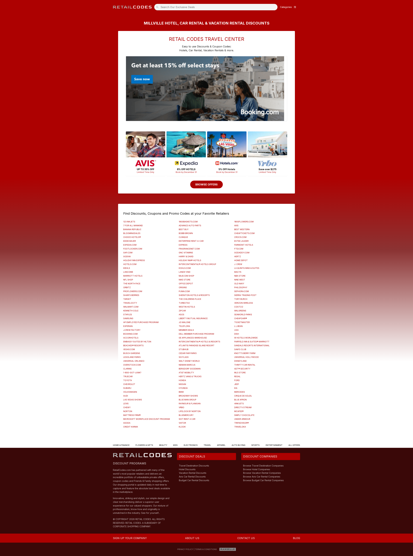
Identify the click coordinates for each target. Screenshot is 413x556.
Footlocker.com (132, 249)
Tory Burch (240, 299)
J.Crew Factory (131, 330)
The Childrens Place (190, 299)
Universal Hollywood (246, 357)
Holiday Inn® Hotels (190, 260)
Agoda (126, 423)
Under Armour (242, 419)
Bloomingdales (131, 233)
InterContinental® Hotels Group (197, 264)
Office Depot (186, 283)
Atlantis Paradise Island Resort (196, 345)
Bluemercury (186, 415)
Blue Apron (240, 399)
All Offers (294, 445)
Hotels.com (129, 264)
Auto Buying (238, 445)
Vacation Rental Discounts (192, 473)
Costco (238, 307)
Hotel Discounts (187, 469)
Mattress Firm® (132, 415)
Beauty (163, 445)
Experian (128, 326)
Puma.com (184, 291)
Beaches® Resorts (133, 345)
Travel (207, 445)
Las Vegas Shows (132, 399)
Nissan (182, 384)
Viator (182, 423)
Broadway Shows (188, 396)
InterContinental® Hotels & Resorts (199, 341)
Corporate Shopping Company (132, 526)
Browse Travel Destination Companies (263, 465)
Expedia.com (129, 245)
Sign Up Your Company (130, 538)
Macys (237, 272)
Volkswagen (130, 392)
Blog (296, 538)
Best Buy (183, 229)
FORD (237, 380)
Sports (255, 445)
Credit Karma (130, 427)
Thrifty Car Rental (244, 365)
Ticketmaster (242, 322)
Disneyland (240, 361)
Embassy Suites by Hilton (137, 341)
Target (127, 299)
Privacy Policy (185, 549)
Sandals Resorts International (252, 345)
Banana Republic (132, 229)
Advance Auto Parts (190, 225)
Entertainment (274, 445)
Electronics (191, 445)
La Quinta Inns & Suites (246, 268)
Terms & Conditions (206, 549)
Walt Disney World (189, 361)
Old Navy (239, 283)
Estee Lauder (241, 241)
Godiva (127, 256)
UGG (236, 330)
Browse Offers (206, 184)
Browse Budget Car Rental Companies (263, 480)
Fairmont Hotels (243, 245)
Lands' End (184, 272)
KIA (235, 388)
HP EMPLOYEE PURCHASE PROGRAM (141, 322)
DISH (236, 334)
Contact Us (246, 538)
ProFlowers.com (132, 291)
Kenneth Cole (130, 310)
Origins (183, 287)
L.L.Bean (238, 326)
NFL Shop (128, 279)
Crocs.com (240, 237)
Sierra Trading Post (245, 295)
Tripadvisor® (241, 423)
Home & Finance (121, 445)
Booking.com (130, 334)
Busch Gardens (131, 353)
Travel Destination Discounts (194, 465)
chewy (127, 407)
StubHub (183, 349)
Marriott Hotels (132, 276)
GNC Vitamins (186, 252)
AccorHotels (130, 338)
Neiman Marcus (187, 365)
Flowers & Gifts (144, 445)
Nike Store (184, 279)
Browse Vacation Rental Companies (262, 473)
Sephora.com (241, 291)
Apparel (221, 445)
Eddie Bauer (129, 241)
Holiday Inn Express (134, 260)
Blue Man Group (187, 399)
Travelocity (130, 303)
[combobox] (217, 7)
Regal (237, 376)
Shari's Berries (131, 295)
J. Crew (238, 264)
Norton (127, 411)
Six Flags (184, 357)
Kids (175, 445)
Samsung (128, 318)
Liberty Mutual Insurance (193, 318)
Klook (182, 427)
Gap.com (127, 252)
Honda (182, 380)
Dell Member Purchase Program (196, 334)
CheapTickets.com (244, 233)
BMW (181, 392)
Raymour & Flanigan (190, 403)
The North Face (131, 283)
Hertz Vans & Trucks (190, 376)
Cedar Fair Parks (188, 353)
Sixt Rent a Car (187, 419)
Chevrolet (129, 384)
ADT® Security (242, 368)
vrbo (181, 407)
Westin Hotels (187, 307)
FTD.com (238, 249)
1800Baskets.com (188, 221)
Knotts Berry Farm (244, 353)
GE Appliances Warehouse (193, 338)
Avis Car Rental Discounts (192, 476)
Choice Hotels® (132, 237)
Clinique (183, 237)
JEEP (236, 384)
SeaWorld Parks (243, 314)
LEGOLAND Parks (132, 357)
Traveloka (240, 427)
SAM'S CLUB (240, 349)
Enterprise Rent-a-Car (191, 241)
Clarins (127, 368)
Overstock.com (132, 365)
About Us (192, 538)
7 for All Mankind (133, 225)
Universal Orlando (133, 361)
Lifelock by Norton (190, 411)
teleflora (184, 326)
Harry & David (186, 256)
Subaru (127, 388)
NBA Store (240, 276)
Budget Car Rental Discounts (194, 480)
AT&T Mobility (186, 372)
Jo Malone (184, 322)
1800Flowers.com (244, 221)
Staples (127, 314)
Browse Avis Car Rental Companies (261, 476)
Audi (125, 396)
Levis (126, 403)
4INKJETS (239, 403)
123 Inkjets (129, 221)
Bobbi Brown (186, 233)
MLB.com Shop (186, 276)
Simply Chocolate (244, 415)
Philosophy (240, 287)
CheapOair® (240, 318)
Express (183, 245)
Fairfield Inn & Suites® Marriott (251, 341)
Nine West (239, 279)
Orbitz (127, 287)
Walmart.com (130, 307)
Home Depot (241, 260)
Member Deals (186, 330)
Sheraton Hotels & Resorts (194, 295)
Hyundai (183, 388)
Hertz (237, 256)
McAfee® (239, 411)
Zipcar (182, 310)
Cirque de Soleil (243, 396)
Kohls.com (185, 268)
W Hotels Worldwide (246, 338)
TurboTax (184, 303)
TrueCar (128, 376)
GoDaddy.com (241, 252)
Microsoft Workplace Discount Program (146, 419)
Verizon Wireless (243, 303)
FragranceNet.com (189, 249)
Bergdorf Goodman (190, 368)
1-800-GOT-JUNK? (132, 372)
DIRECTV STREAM (243, 407)
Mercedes (239, 392)
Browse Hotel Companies (256, 469)
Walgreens (240, 310)
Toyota (127, 380)
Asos (181, 314)
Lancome (128, 272)
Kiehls (126, 268)
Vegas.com (129, 349)
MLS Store (240, 372)
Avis (236, 225)
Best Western (242, 229)
